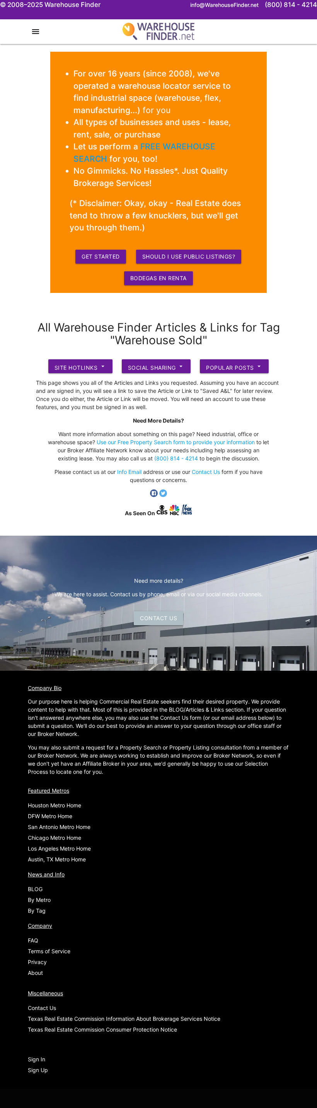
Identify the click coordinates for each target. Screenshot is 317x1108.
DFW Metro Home (50, 816)
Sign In (36, 1059)
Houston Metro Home (54, 805)
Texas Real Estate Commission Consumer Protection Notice (102, 1029)
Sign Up (38, 1070)
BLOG (35, 889)
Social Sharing (156, 367)
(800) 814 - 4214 (176, 458)
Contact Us (206, 472)
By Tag (37, 910)
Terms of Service (49, 951)
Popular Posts (234, 367)
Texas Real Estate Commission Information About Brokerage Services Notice (124, 1018)
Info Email (129, 472)
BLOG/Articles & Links (196, 709)
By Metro (39, 900)
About (35, 972)
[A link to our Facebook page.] (154, 495)
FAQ (33, 940)
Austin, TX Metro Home (57, 859)
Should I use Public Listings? (188, 256)
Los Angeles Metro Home (59, 848)
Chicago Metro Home (54, 837)
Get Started (101, 256)
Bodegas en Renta (158, 278)
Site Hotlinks (80, 367)
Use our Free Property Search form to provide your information (176, 442)
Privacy (37, 962)
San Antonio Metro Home (59, 827)
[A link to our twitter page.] (163, 495)
